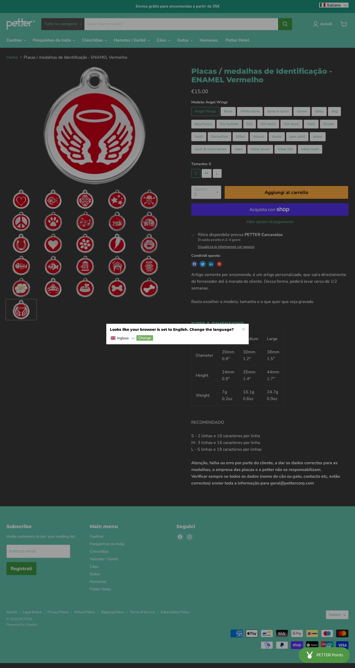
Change (144, 338)
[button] (122, 338)
